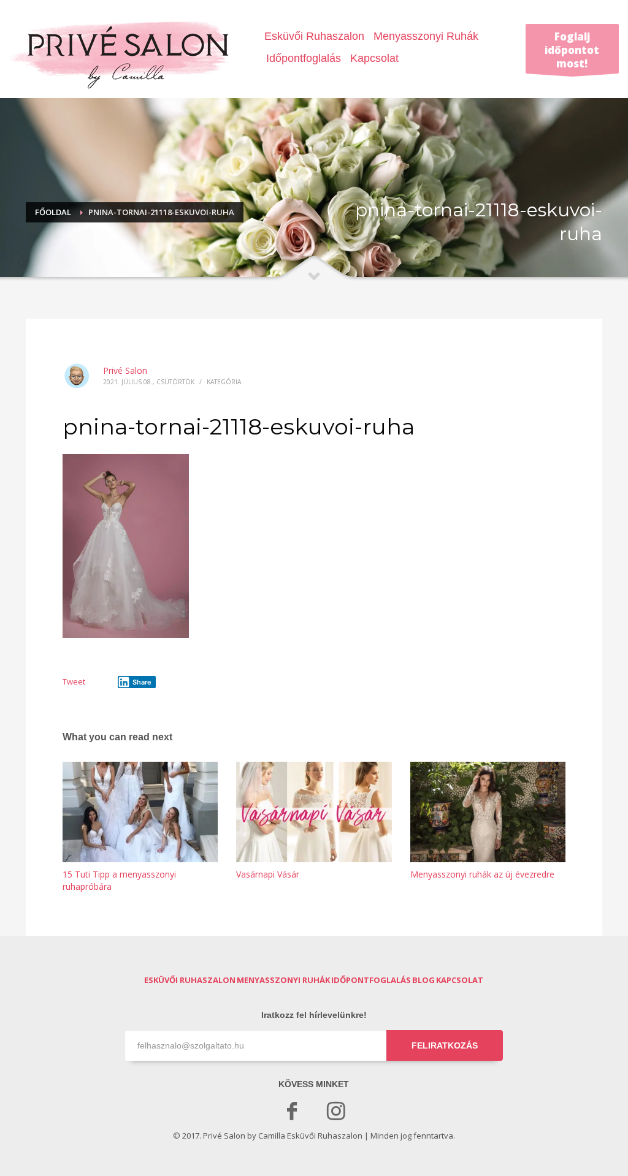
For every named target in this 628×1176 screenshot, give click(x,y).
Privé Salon (125, 370)
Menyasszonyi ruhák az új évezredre (482, 874)
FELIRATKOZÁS (445, 1045)
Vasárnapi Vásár (267, 874)
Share (141, 682)
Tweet (74, 681)
